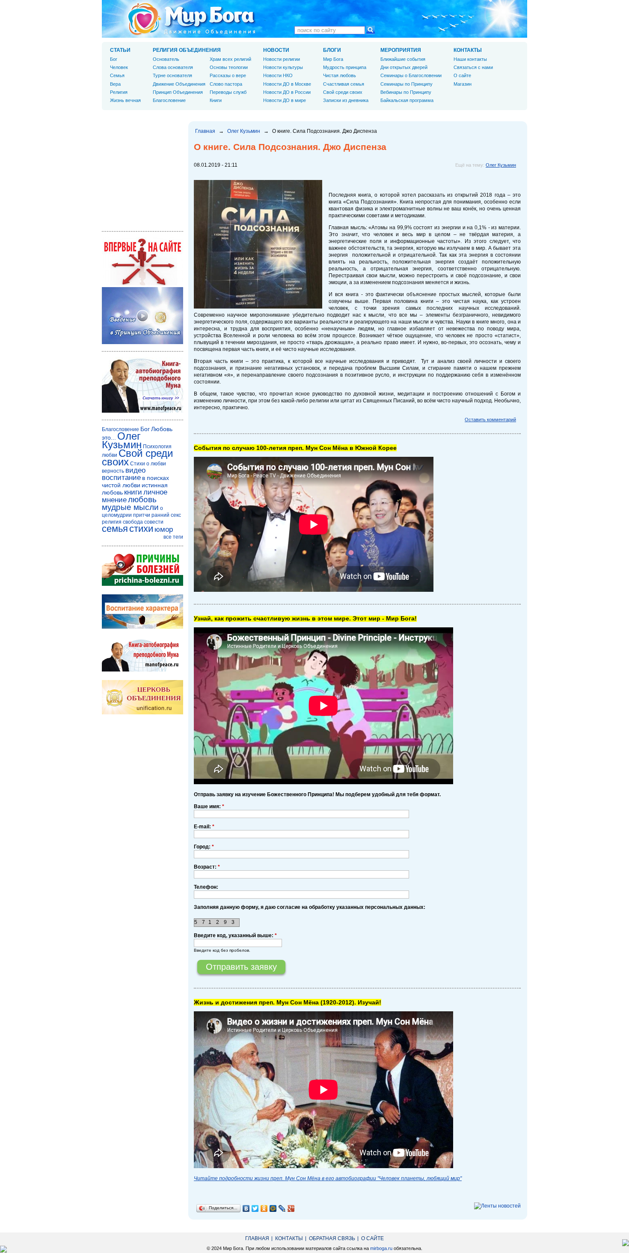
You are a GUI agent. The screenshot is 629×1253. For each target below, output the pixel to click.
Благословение (169, 100)
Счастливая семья (343, 84)
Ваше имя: (209, 806)
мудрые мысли (130, 507)
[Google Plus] (291, 1208)
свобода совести (143, 522)
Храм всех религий (230, 59)
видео (135, 470)
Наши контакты (470, 59)
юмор (163, 529)
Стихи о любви (148, 464)
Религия (119, 92)
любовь (142, 499)
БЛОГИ (332, 50)
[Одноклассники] (264, 1208)
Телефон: (206, 887)
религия (112, 522)
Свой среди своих (342, 92)
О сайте (462, 75)
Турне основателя (172, 75)
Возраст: (207, 867)
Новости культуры (283, 67)
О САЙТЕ (372, 1238)
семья (115, 528)
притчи (141, 515)
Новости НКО (278, 75)
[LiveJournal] (282, 1208)
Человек (119, 67)
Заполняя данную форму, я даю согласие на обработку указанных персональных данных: (309, 907)
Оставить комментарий (490, 419)
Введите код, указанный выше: (235, 935)
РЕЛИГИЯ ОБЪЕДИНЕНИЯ (187, 50)
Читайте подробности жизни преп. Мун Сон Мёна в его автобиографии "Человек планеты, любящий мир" (328, 1178)
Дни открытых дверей (403, 67)
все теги (173, 537)
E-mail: (204, 827)
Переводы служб (228, 92)
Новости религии (281, 59)
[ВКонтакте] (246, 1208)
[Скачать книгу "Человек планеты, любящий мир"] (142, 411)
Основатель (166, 59)
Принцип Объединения (178, 92)
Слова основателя (173, 67)
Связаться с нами (473, 67)
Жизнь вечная (125, 100)
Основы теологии (229, 67)
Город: (204, 847)
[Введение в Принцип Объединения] (142, 342)
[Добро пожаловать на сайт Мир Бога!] (142, 284)
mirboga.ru (381, 1248)
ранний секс (166, 515)
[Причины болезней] (142, 584)
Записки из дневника (345, 100)
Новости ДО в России (287, 92)
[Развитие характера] (142, 627)
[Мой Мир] (273, 1208)
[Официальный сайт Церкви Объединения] (142, 713)
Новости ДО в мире (284, 100)
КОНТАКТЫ (468, 50)
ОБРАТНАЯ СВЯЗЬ (332, 1238)
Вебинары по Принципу (405, 92)
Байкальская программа (406, 100)
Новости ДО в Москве (287, 84)
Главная (205, 131)
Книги (216, 100)
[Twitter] (255, 1208)
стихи (141, 528)
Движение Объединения (179, 84)
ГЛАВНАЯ (257, 1238)
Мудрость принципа (344, 67)
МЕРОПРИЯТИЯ (400, 50)
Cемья (117, 75)
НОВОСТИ (276, 50)
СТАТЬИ (120, 50)
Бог (113, 59)
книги (133, 492)
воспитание (121, 478)
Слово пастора (226, 84)
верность (113, 471)
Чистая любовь (339, 75)
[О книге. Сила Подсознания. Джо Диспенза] (258, 307)
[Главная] (191, 19)
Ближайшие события (402, 59)
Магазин (463, 84)
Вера (115, 84)
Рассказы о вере (228, 75)
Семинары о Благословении (411, 75)
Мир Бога (333, 59)
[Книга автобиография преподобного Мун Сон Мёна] (142, 670)
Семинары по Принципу (406, 84)
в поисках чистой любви (135, 481)
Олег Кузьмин (243, 131)
